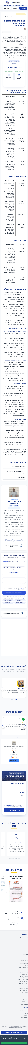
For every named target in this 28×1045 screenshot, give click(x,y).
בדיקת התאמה (23, 8)
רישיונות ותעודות (24, 1017)
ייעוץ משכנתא (5, 16)
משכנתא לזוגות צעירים (23, 979)
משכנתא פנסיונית (24, 974)
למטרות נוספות (20, 83)
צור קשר (26, 1013)
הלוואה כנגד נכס (24, 965)
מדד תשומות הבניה (24, 1003)
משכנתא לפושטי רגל (23, 988)
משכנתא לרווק (25, 992)
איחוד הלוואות (25, 969)
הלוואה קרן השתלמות (23, 967)
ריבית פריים (25, 999)
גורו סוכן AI (15, 8)
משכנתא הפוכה (24, 987)
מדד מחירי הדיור (24, 1004)
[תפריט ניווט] (25, 2)
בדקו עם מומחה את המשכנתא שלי (14, 593)
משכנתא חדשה (24, 994)
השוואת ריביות (7, 8)
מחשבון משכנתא (16, 2)
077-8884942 (11, 925)
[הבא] (2, 689)
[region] (14, 844)
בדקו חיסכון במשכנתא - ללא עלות (14, 1032)
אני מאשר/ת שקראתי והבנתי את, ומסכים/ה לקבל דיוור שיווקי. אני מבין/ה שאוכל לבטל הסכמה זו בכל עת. (13, 588)
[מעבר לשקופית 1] (16, 699)
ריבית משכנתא (25, 1001)
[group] (14, 889)
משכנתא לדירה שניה (23, 983)
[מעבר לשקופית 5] (11, 699)
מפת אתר (26, 1015)
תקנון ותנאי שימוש (24, 1010)
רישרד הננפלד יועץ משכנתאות (16, 29)
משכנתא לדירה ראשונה (23, 981)
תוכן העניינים (7, 32)
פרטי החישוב (14, 564)
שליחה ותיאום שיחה (15, 810)
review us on (13, 760)
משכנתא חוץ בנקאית (23, 990)
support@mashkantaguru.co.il (11, 919)
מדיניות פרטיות (12, 1039)
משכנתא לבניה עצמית (23, 978)
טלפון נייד (22, 792)
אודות (26, 1012)
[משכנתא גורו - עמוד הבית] (5, 2)
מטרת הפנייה (21, 799)
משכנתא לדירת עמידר (23, 976)
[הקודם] (25, 689)
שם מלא (22, 786)
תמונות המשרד (25, 1019)
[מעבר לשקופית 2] (15, 699)
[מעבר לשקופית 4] (12, 699)
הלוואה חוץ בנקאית (24, 963)
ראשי (10, 16)
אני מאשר (14, 1043)
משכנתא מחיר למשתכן (23, 985)
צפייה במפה (25, 954)
